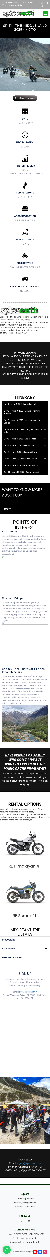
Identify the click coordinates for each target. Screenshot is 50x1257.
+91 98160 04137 (11, 2)
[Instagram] (45, 1252)
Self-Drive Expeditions (25, 1206)
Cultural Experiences (25, 1198)
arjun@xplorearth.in (13, 5)
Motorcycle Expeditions (25, 1202)
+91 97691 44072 (30, 2)
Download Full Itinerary (25, 98)
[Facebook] (40, 1252)
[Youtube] (35, 1252)
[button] (25, 404)
